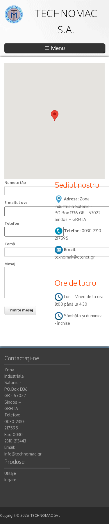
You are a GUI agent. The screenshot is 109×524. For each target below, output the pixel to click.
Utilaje (10, 473)
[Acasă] (13, 21)
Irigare (10, 479)
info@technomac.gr (23, 453)
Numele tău (15, 182)
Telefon (11, 223)
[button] (55, 115)
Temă (9, 243)
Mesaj (9, 263)
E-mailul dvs (15, 202)
